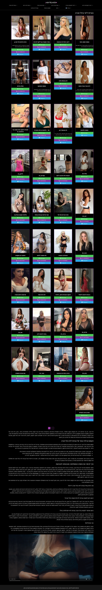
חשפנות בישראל (47, 8)
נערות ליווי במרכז (12, 5)
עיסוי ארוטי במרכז (40, 5)
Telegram (85, 54)
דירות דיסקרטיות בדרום (87, 5)
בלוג (57, 8)
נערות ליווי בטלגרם (34, 8)
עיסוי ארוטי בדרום (54, 5)
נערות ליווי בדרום (26, 5)
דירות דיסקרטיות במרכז (70, 5)
